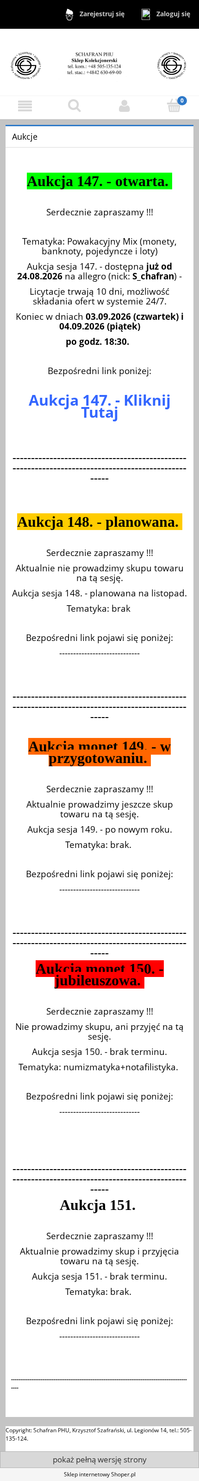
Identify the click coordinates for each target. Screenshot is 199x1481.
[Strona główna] (99, 61)
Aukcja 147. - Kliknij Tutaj (100, 406)
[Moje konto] (124, 106)
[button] (25, 106)
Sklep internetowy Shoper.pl (100, 1474)
